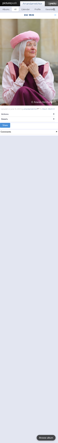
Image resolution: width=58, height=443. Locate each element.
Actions (5, 114)
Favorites (50, 9)
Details (4, 119)
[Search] (54, 9)
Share (5, 125)
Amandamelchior (32, 3)
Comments (6, 132)
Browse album (46, 437)
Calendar (25, 9)
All (15, 9)
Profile (38, 9)
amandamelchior (30, 109)
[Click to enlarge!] (29, 62)
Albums (5, 9)
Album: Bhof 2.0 (48, 109)
